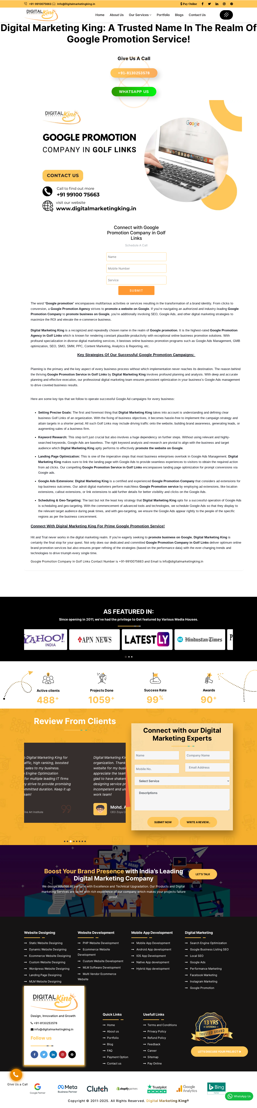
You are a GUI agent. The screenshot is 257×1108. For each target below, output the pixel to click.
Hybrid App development (152, 968)
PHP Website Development (100, 943)
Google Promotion (201, 988)
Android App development (152, 949)
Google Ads (196, 962)
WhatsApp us (134, 92)
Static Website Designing (44, 943)
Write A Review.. (198, 822)
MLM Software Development (101, 967)
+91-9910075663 (40, 3)
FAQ (109, 1050)
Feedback (153, 1044)
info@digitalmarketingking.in (53, 1029)
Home (99, 15)
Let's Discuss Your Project (218, 1051)
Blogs (179, 15)
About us (112, 1031)
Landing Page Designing (44, 975)
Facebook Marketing (202, 975)
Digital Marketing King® (167, 1101)
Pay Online (154, 1063)
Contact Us (197, 15)
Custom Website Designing (46, 962)
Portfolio (163, 15)
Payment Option (117, 1057)
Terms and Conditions (161, 1025)
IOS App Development (150, 956)
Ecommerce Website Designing (49, 956)
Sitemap (152, 1057)
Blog (109, 1044)
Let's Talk (203, 874)
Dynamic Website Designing (46, 949)
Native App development (151, 962)
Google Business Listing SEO (208, 949)
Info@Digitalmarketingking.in (76, 3)
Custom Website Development (102, 961)
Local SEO (195, 956)
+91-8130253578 (134, 73)
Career (151, 1050)
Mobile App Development (152, 943)
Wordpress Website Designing (48, 968)
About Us (117, 15)
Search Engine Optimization (207, 943)
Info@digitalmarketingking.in (183, 561)
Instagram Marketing (202, 981)
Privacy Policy (156, 1031)
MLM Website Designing (44, 981)
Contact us (113, 1063)
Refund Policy (156, 1038)
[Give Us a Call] (16, 1075)
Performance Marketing (205, 968)
